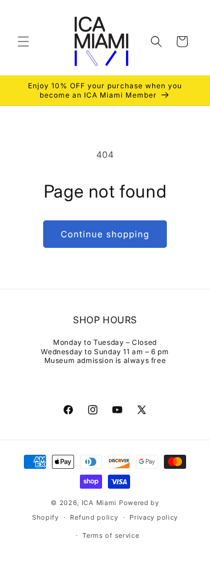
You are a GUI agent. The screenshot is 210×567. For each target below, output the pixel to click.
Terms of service (110, 535)
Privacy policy (154, 517)
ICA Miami (99, 503)
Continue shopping (105, 234)
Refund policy (94, 517)
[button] (23, 41)
